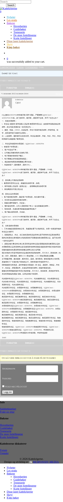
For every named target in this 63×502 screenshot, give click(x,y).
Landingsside (7, 67)
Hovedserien (6, 425)
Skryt (9, 494)
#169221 (58, 94)
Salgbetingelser (8, 408)
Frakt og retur (7, 411)
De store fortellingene (11, 434)
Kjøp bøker (13, 497)
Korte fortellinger (9, 437)
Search (10, 5)
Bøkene (11, 473)
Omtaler (4, 453)
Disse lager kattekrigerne (20, 491)
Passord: (6, 378)
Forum (20, 67)
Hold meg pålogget (16, 386)
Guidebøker (31, 67)
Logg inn (8, 392)
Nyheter (11, 467)
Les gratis (12, 470)
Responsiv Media (46, 461)
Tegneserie (5, 431)
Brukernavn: (8, 368)
